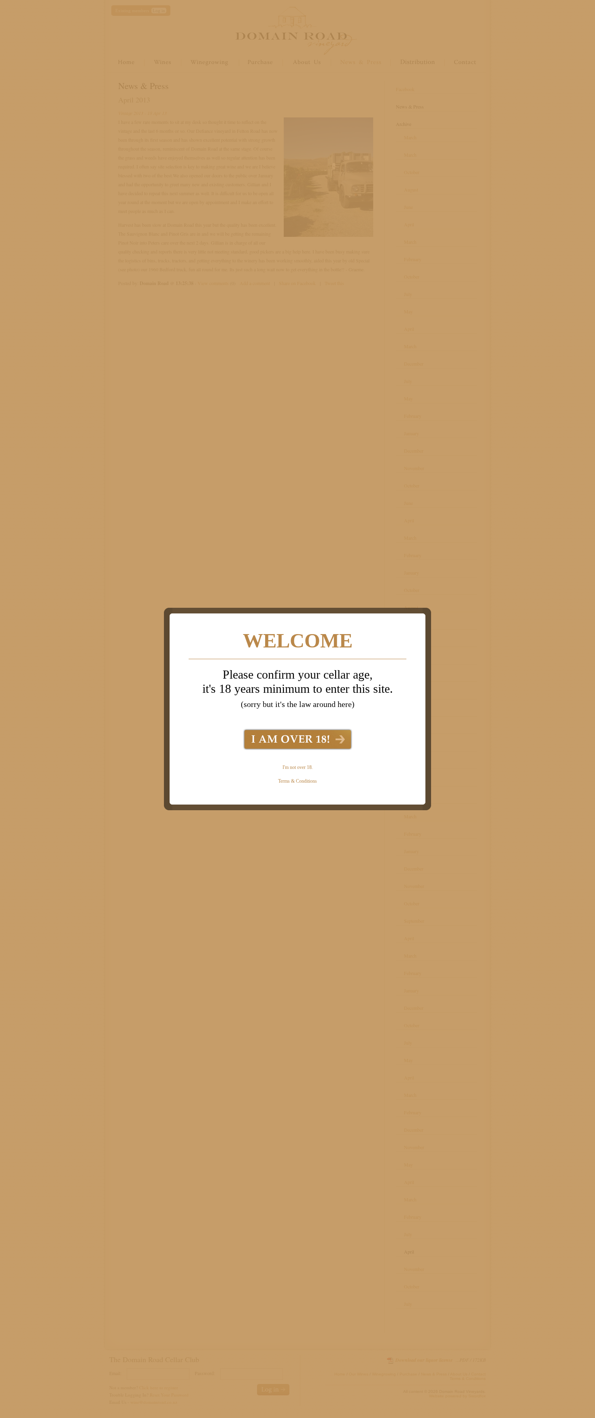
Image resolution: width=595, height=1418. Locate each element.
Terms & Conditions (297, 781)
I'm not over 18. (298, 767)
